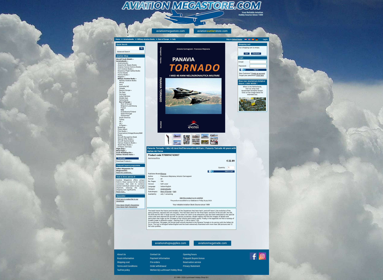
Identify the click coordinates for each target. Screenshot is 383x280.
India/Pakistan (124, 96)
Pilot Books (122, 131)
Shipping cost (123, 262)
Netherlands (123, 100)
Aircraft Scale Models (124, 59)
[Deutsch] (257, 39)
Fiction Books (123, 73)
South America (124, 118)
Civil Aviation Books (125, 69)
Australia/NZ (124, 86)
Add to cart (229, 171)
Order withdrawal (158, 266)
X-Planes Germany (125, 147)
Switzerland (125, 116)
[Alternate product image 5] (205, 145)
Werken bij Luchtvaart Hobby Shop (166, 270)
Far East (122, 92)
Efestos (163, 174)
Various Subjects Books (127, 143)
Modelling (121, 127)
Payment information (160, 258)
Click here (260, 75)
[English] (249, 39)
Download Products (123, 161)
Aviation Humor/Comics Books (129, 67)
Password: (242, 66)
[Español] (253, 39)
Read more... (121, 192)
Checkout (256, 54)
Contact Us (155, 254)
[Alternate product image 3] (186, 145)
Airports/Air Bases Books (127, 65)
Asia (121, 84)
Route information (125, 258)
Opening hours (190, 254)
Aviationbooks (121, 61)
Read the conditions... (124, 173)
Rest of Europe (124, 102)
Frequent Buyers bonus (194, 258)
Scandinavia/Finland (128, 112)
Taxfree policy (123, 270)
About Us (121, 254)
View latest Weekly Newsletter (127, 205)
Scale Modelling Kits (124, 153)
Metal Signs (120, 151)
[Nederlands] (245, 39)
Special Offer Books (125, 139)
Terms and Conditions (127, 266)
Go (141, 48)
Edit (246, 54)
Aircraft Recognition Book (127, 137)
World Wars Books (125, 145)
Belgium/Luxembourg (129, 106)
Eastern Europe (124, 90)
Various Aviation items (124, 155)
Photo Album (122, 129)
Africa (121, 83)
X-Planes (122, 125)
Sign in (256, 70)
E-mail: (241, 62)
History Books (123, 75)
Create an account (258, 73)
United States (237, 39)
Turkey (121, 120)
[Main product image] (191, 132)
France (123, 108)
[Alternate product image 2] (177, 145)
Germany (122, 94)
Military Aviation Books (126, 79)
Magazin (121, 77)
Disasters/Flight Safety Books (129, 71)
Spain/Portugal (126, 114)
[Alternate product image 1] (168, 145)
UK (120, 121)
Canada (122, 88)
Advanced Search (123, 52)
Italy (122, 110)
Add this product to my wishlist (191, 198)
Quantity (221, 168)
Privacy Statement (191, 266)
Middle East (123, 98)
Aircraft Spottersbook (126, 141)
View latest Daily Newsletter (126, 207)
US (120, 123)
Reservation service (192, 262)
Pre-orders (155, 262)
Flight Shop (120, 149)
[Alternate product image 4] (195, 145)
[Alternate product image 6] (214, 145)
